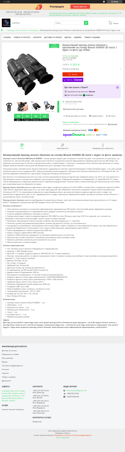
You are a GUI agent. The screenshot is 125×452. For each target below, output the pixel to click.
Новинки (78, 37)
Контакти (37, 37)
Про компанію (7, 358)
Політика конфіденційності (12, 366)
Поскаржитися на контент (63, 435)
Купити (74, 74)
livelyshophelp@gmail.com (76, 390)
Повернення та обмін (10, 354)
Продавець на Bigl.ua (62, 433)
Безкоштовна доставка (75, 109)
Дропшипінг (6, 381)
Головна (7, 37)
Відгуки (68, 37)
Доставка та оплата (53, 37)
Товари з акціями (92, 37)
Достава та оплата (9, 351)
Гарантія (5, 373)
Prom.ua (74, 431)
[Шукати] (86, 23)
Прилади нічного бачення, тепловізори (23, 30)
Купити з (70, 80)
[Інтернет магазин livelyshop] (6, 23)
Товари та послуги (22, 37)
